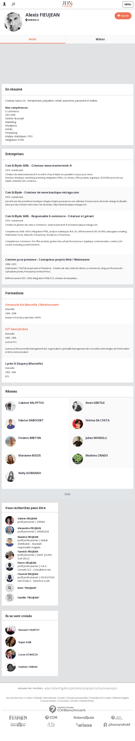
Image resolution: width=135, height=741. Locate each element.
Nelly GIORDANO (29, 473)
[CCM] (51, 718)
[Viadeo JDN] (51, 725)
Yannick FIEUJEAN (28, 551)
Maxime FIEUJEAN (28, 537)
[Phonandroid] (116, 725)
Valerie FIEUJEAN (27, 518)
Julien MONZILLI (96, 438)
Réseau (100, 39)
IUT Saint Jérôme (16, 329)
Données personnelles (77, 698)
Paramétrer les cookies (100, 698)
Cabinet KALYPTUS (31, 403)
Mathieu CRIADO (97, 455)
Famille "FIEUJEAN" (28, 597)
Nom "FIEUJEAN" (27, 588)
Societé (61, 698)
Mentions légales (121, 698)
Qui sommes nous (14, 698)
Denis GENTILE (95, 403)
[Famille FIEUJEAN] (9, 597)
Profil (33, 39)
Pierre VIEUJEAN (27, 562)
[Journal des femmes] (18, 718)
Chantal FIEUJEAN (28, 574)
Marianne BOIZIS (29, 455)
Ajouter (125, 15)
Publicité (38, 698)
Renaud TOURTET (29, 630)
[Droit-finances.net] (116, 718)
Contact (28, 698)
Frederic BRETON (29, 438)
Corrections (63, 701)
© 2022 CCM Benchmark (82, 701)
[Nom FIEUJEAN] (9, 588)
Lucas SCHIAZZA (28, 654)
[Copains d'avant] (18, 725)
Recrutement (50, 698)
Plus (67, 494)
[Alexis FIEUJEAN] (13, 22)
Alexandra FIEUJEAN (29, 528)
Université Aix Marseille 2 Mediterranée (32, 305)
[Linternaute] (84, 717)
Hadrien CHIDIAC (28, 666)
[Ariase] (84, 725)
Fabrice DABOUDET (30, 420)
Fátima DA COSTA (98, 420)
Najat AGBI (24, 642)
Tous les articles (48, 701)
